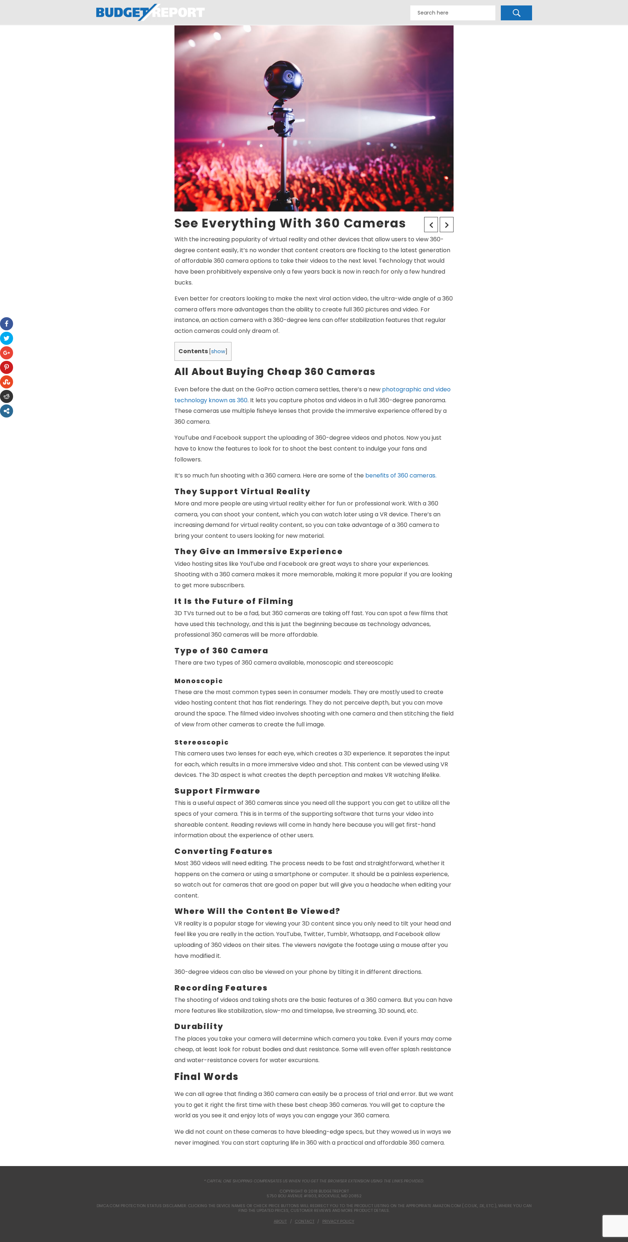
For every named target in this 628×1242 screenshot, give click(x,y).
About (280, 1221)
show (218, 351)
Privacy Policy (338, 1221)
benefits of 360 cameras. (400, 475)
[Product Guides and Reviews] (150, 12)
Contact (304, 1221)
